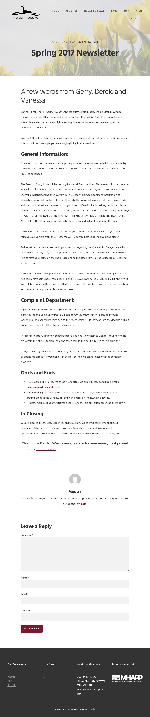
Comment (27, 535)
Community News (63, 42)
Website (26, 611)
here (83, 504)
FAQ (9, 681)
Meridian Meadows (25, 12)
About (11, 677)
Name (25, 578)
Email (24, 594)
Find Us (11, 685)
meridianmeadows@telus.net (43, 387)
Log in (92, 709)
